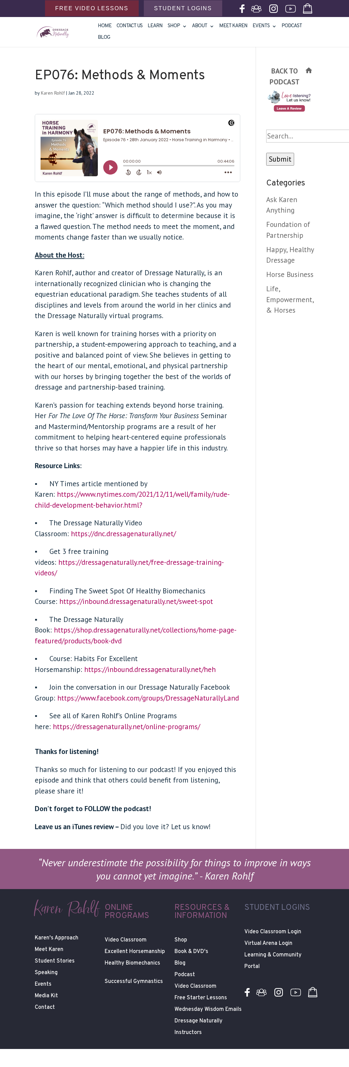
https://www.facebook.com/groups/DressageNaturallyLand (148, 698)
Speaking (46, 972)
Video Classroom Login (272, 932)
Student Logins (183, 8)
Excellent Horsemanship (135, 951)
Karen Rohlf (53, 93)
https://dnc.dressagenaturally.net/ (123, 533)
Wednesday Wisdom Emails (208, 1009)
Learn (155, 26)
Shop (180, 940)
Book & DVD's (191, 951)
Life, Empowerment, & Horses (290, 299)
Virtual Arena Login (268, 943)
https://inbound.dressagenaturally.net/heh (150, 669)
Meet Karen (233, 26)
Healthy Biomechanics (132, 963)
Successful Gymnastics (134, 981)
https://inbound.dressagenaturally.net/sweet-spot (136, 601)
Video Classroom (126, 940)
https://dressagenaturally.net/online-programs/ (126, 726)
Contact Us (129, 26)
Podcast (292, 26)
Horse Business (290, 274)
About (199, 26)
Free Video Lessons (91, 8)
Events (261, 26)
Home (104, 26)
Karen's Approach (56, 938)
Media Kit (46, 995)
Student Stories (55, 961)
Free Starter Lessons (200, 998)
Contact (45, 1007)
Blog (104, 38)
